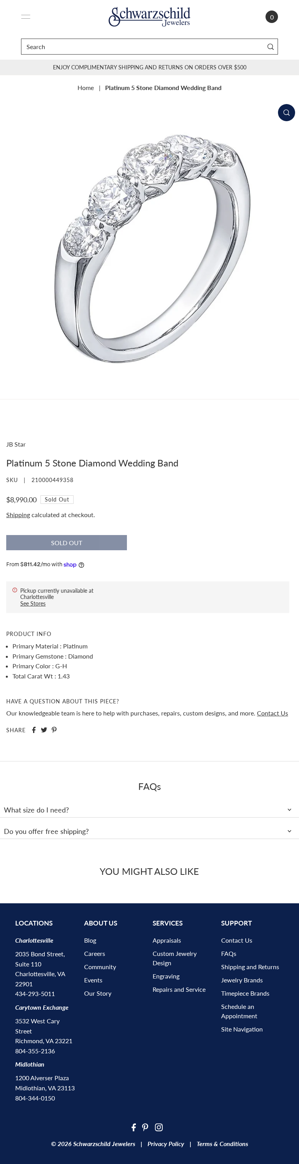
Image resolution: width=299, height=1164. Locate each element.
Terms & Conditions (222, 1143)
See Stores (33, 603)
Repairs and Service (179, 989)
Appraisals (167, 940)
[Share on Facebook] (34, 730)
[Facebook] (134, 1126)
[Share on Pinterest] (54, 730)
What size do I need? (36, 809)
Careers (94, 953)
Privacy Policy (166, 1143)
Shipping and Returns (250, 966)
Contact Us (272, 713)
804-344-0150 (35, 1098)
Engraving (166, 976)
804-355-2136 (35, 1050)
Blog (90, 940)
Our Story (97, 993)
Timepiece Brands (245, 993)
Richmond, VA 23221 (43, 1040)
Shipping (18, 514)
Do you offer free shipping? (46, 831)
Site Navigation (242, 1029)
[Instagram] (159, 1126)
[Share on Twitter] (44, 730)
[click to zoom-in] (286, 112)
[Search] (270, 46)
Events (93, 980)
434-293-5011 (35, 993)
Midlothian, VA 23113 (45, 1088)
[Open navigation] (25, 17)
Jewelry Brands (242, 980)
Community (100, 966)
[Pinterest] (145, 1126)
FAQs (228, 953)
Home (85, 87)
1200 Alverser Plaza (42, 1077)
